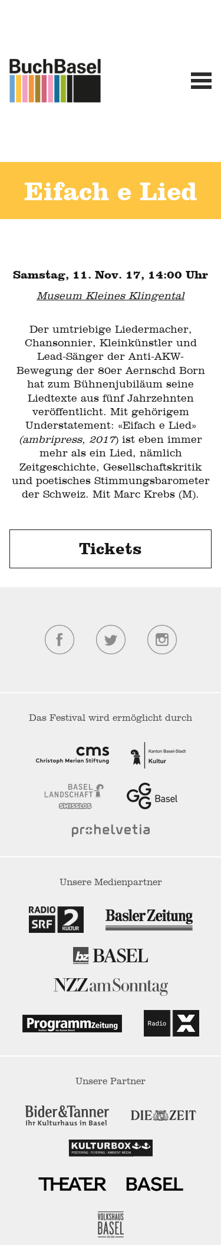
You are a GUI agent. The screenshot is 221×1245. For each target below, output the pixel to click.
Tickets (110, 550)
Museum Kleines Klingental (110, 295)
